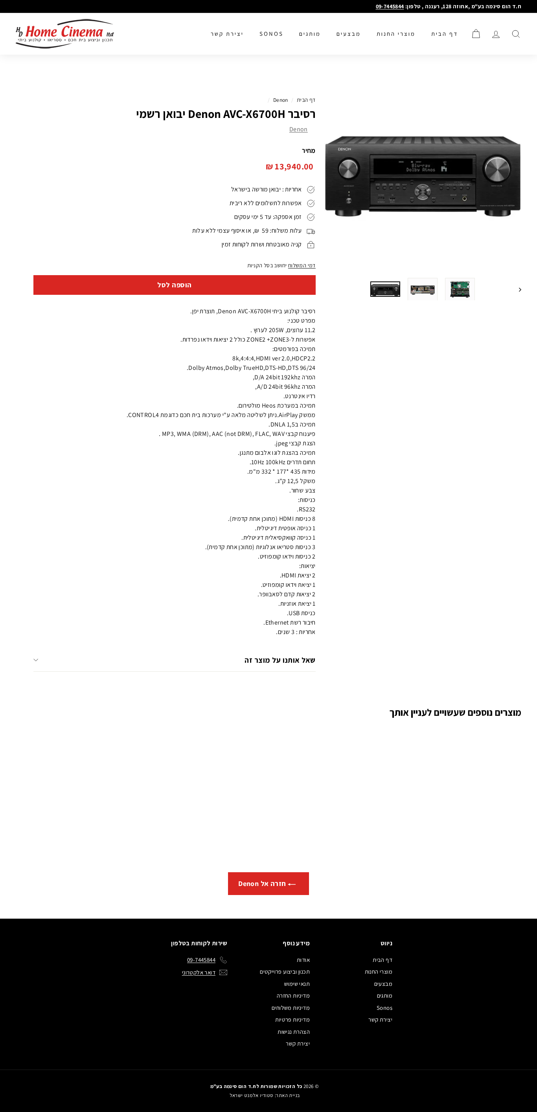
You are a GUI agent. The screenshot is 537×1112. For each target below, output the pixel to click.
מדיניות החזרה (293, 995)
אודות (303, 959)
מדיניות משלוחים (291, 1007)
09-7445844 (390, 6)
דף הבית (444, 33)
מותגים (310, 33)
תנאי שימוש (297, 983)
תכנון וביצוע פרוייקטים (285, 971)
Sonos (271, 33)
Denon (280, 99)
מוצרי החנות (396, 33)
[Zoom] (422, 172)
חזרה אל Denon (263, 883)
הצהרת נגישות (294, 1031)
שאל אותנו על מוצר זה (280, 660)
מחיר (309, 150)
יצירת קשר (227, 33)
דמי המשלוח (302, 265)
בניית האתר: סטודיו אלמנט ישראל (265, 1095)
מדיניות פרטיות (292, 1019)
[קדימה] (516, 289)
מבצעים (349, 33)
